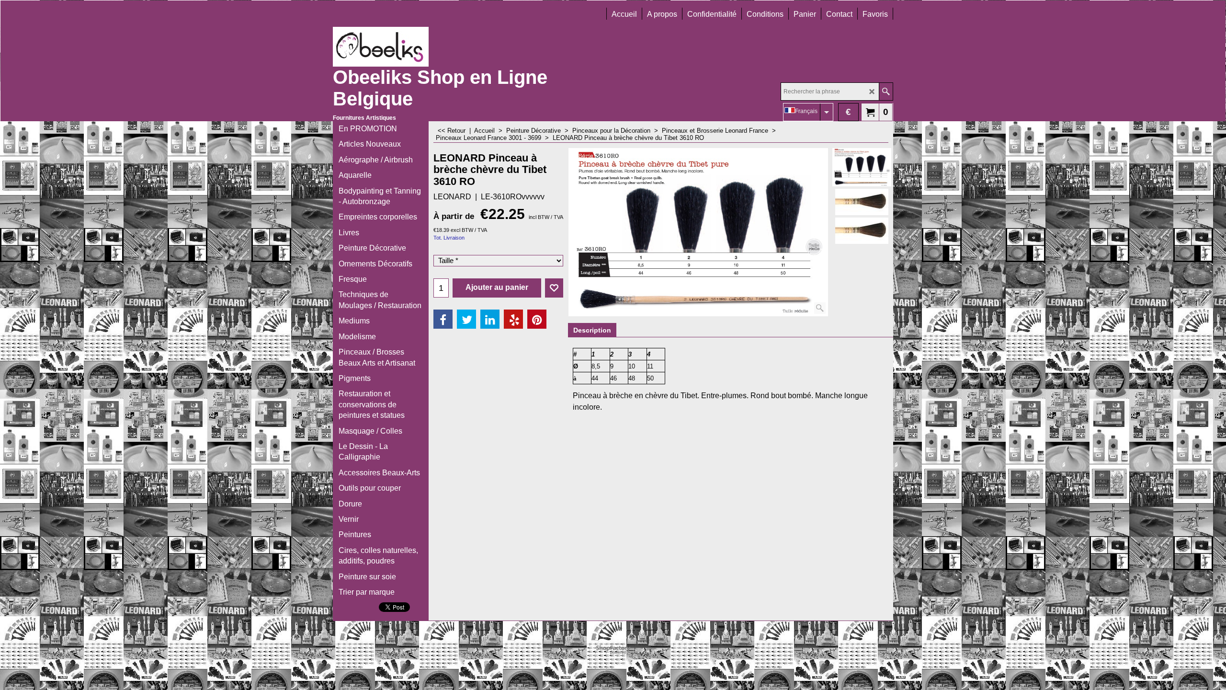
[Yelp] (513, 319)
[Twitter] (466, 319)
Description (592, 330)
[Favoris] (554, 288)
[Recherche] (886, 91)
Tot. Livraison (449, 238)
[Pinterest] (536, 319)
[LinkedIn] (489, 319)
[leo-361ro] (862, 202)
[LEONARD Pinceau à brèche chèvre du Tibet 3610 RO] (698, 232)
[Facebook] (443, 319)
